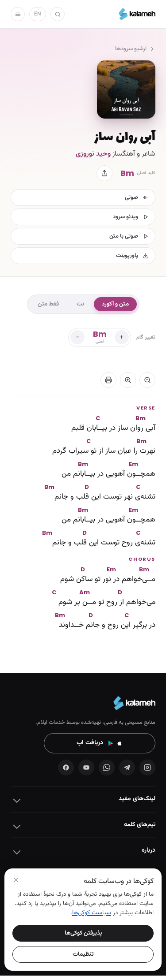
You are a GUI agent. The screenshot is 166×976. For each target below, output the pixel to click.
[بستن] (16, 880)
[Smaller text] (147, 380)
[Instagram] (147, 767)
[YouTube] (86, 767)
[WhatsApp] (107, 767)
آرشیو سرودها (131, 49)
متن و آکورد (115, 304)
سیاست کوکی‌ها (91, 912)
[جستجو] (57, 14)
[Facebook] (66, 767)
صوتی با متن (123, 236)
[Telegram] (127, 767)
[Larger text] (128, 380)
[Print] (108, 380)
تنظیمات (83, 954)
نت (80, 304)
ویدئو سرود (125, 216)
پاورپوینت (127, 255)
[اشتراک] (104, 173)
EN (37, 14)
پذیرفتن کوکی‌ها (83, 933)
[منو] (18, 14)
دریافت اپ (90, 743)
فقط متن (48, 304)
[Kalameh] (137, 14)
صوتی (131, 197)
